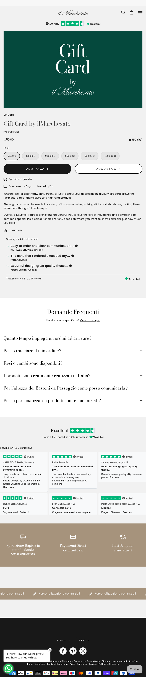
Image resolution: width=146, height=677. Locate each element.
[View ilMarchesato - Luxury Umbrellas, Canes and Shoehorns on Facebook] (63, 651)
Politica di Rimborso (108, 664)
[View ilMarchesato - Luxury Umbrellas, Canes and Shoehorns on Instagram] (83, 651)
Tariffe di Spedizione (57, 664)
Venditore (40, 664)
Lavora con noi (119, 661)
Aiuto (72, 664)
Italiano (61, 640)
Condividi (16, 230)
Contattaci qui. (90, 320)
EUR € (82, 640)
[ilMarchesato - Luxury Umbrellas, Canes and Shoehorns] (73, 12)
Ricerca (106, 661)
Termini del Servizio (87, 664)
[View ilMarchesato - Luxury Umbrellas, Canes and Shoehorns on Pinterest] (73, 651)
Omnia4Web (93, 661)
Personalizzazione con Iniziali (51, 594)
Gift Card (9, 114)
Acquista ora (108, 169)
